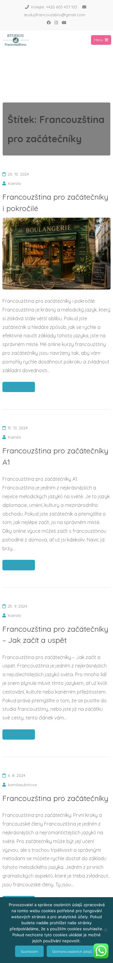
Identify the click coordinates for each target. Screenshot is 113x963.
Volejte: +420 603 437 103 (54, 7)
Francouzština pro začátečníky (55, 798)
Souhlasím (29, 951)
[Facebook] (49, 22)
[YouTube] (64, 22)
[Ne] (105, 930)
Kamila (14, 183)
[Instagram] (56, 22)
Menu (98, 40)
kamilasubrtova (22, 784)
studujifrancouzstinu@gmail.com (54, 14)
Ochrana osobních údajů (72, 951)
